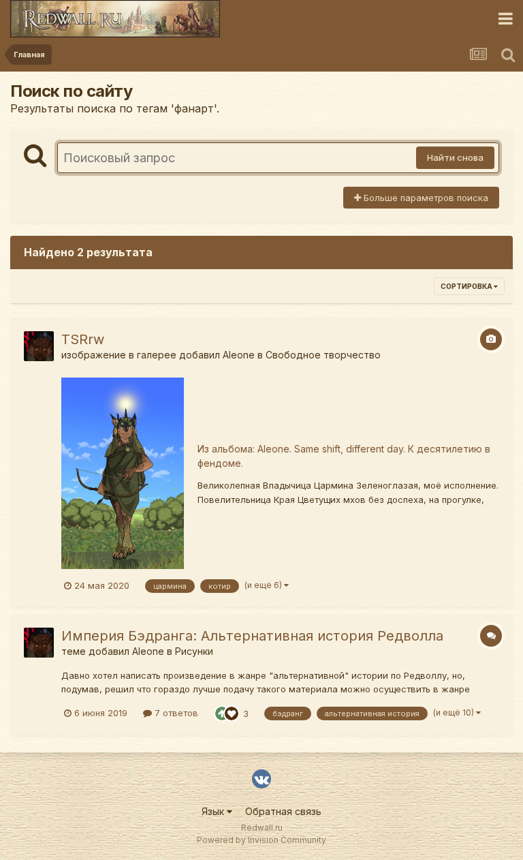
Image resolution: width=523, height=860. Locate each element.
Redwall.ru (262, 828)
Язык (214, 811)
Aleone (239, 354)
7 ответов (175, 712)
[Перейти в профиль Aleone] (39, 346)
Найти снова (455, 157)
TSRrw (82, 339)
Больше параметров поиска (424, 197)
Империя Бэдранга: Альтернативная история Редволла (252, 636)
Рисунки (194, 651)
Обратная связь (283, 811)
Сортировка (467, 286)
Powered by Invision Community (261, 840)
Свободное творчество (323, 354)
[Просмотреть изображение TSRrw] (122, 472)
